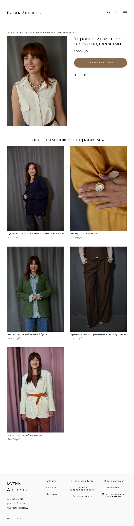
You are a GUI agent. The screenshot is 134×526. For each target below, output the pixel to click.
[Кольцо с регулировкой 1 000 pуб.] (98, 188)
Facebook (51, 488)
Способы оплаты (82, 496)
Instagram (52, 481)
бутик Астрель (24, 12)
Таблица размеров (113, 481)
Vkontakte (51, 494)
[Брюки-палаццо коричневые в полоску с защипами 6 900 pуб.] (98, 289)
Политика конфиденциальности (82, 489)
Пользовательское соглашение (113, 495)
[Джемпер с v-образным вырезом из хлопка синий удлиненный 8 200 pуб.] (35, 188)
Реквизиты (113, 488)
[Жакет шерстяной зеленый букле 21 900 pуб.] (35, 289)
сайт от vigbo (14, 518)
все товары (26, 33)
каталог (11, 33)
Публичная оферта (82, 481)
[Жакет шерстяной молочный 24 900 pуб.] (35, 390)
